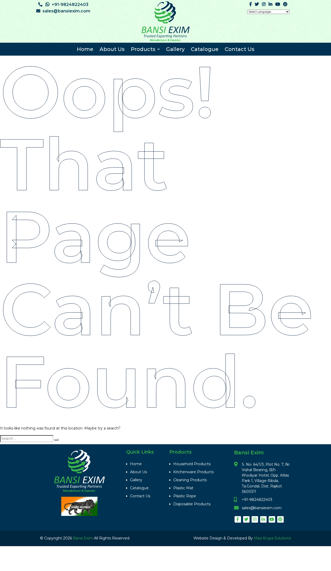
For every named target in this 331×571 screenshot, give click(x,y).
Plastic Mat (183, 488)
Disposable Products (191, 504)
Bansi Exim (83, 538)
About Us (112, 49)
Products (143, 49)
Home (85, 49)
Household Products (191, 464)
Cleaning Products (190, 480)
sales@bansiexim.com (66, 11)
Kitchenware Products (193, 472)
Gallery (175, 49)
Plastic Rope (184, 496)
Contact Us (239, 49)
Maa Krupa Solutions (272, 538)
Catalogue (205, 49)
